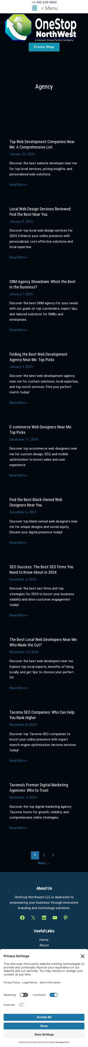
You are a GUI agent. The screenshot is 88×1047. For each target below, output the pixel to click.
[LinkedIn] (44, 917)
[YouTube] (55, 917)
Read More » (18, 184)
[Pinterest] (65, 917)
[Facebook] (22, 917)
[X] (33, 917)
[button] (44, 8)
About (44, 945)
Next (44, 863)
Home (44, 940)
